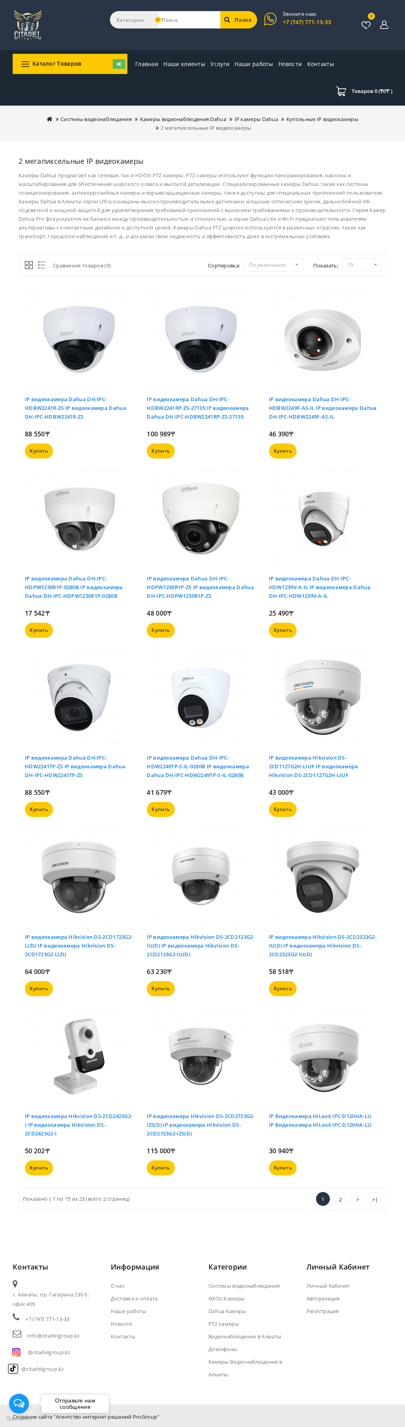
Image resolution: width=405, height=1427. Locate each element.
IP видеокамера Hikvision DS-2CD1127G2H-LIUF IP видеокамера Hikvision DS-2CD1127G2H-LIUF (313, 766)
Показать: (326, 265)
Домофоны (222, 1349)
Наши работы (254, 64)
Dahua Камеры (227, 1311)
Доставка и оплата (134, 1298)
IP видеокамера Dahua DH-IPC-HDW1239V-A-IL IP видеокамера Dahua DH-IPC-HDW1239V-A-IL (320, 587)
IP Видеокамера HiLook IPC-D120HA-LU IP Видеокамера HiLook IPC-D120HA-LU (320, 1120)
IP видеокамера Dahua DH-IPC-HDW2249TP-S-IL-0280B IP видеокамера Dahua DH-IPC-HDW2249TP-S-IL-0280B (198, 766)
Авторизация (323, 1298)
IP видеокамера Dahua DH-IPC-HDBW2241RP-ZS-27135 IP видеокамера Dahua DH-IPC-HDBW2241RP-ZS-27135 (198, 408)
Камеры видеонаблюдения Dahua (183, 119)
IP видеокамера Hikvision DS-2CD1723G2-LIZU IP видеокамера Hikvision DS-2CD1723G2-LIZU (78, 945)
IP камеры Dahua (256, 119)
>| (375, 1199)
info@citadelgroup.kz (53, 1335)
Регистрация (323, 1311)
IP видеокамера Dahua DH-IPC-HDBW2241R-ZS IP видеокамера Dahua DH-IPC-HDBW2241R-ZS (75, 408)
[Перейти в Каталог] (119, 64)
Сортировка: (224, 265)
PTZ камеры (223, 1323)
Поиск (243, 19)
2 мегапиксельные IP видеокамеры (206, 127)
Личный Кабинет (328, 1285)
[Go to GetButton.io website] (19, 1418)
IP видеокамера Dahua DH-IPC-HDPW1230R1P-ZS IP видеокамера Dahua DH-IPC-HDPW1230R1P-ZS (200, 587)
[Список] (40, 266)
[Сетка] (29, 266)
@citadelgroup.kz (49, 1352)
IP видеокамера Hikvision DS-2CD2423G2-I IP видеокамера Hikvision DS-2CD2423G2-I (78, 1124)
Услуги (219, 64)
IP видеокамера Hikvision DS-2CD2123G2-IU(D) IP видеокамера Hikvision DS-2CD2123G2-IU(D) (200, 945)
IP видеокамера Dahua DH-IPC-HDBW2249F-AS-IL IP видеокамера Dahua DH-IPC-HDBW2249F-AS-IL (323, 408)
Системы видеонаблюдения (96, 119)
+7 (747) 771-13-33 (307, 22)
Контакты (320, 64)
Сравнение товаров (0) (82, 265)
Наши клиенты (184, 64)
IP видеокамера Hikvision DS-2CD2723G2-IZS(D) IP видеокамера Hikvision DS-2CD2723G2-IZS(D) (200, 1124)
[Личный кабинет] (384, 25)
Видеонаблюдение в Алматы (244, 1336)
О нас (118, 1285)
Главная (146, 64)
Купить (39, 450)
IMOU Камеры (226, 1298)
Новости (290, 64)
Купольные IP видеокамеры (322, 119)
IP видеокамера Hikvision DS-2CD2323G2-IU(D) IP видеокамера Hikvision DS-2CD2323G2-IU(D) (323, 945)
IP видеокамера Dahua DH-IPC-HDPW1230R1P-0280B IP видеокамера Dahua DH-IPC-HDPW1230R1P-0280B (74, 587)
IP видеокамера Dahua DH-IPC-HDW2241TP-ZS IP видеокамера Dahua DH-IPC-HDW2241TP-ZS (75, 766)
